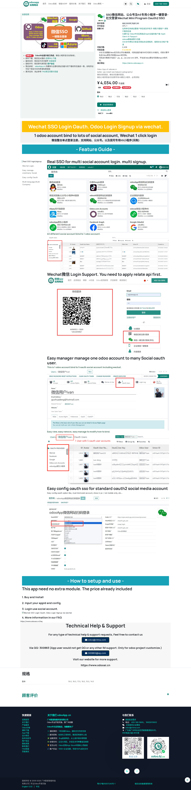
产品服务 (25, 725)
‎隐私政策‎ (25, 743)
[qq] (138, 4)
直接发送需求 (130, 720)
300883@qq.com (96, 653)
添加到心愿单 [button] (105, 110)
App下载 (25, 733)
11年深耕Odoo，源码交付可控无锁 (72, 731)
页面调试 (25, 751)
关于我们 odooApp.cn (59, 715)
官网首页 (25, 720)
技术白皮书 (26, 738)
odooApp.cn (40, 66)
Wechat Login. (28, 166)
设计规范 (25, 735)
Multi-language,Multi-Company (31, 183)
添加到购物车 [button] (107, 105)
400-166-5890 (161, 4)
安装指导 (52, 61)
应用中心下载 (51, 58)
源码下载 (25, 730)
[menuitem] (44, 3)
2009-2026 (36, 781)
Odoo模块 (109, 113)
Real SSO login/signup (32, 161)
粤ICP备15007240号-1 (106, 784)
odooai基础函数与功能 (131, 39)
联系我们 (25, 746)
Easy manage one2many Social (29, 171)
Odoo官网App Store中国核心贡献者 (73, 745)
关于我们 (25, 722)
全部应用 (25, 14)
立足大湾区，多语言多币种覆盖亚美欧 (73, 742)
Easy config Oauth (30, 177)
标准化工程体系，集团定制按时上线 (72, 735)
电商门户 (100, 113)
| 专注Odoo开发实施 (38, 783)
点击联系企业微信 (133, 725)
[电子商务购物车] (125, 4)
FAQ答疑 (25, 749)
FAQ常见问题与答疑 (50, 71)
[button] (131, 4)
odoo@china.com (96, 640)
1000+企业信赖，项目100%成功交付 (73, 749)
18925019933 (151, 722)
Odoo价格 (26, 727)
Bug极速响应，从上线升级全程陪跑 (73, 738)
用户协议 (25, 741)
